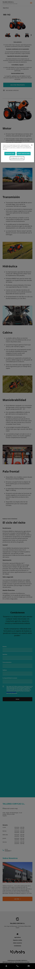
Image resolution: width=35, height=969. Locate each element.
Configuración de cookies (17, 158)
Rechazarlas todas (10, 153)
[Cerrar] (32, 145)
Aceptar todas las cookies (24, 153)
